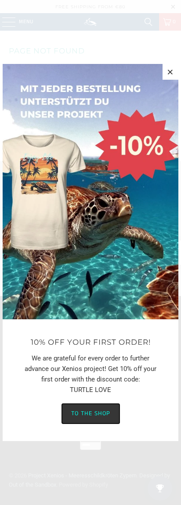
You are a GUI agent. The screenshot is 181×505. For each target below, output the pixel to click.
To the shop (90, 413)
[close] (170, 72)
